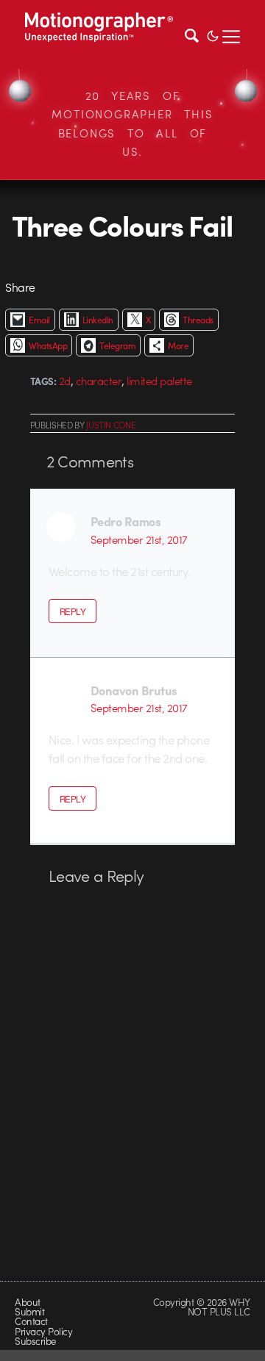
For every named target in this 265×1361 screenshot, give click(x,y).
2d (65, 381)
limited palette (159, 381)
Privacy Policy (43, 1331)
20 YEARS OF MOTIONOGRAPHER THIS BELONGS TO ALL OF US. (132, 123)
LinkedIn (97, 319)
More (178, 345)
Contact (31, 1321)
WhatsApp (48, 345)
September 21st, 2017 (139, 539)
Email (39, 319)
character (98, 381)
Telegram (117, 345)
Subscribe (35, 1341)
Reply (72, 611)
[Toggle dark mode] (212, 34)
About (27, 1302)
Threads (198, 319)
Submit (29, 1311)
